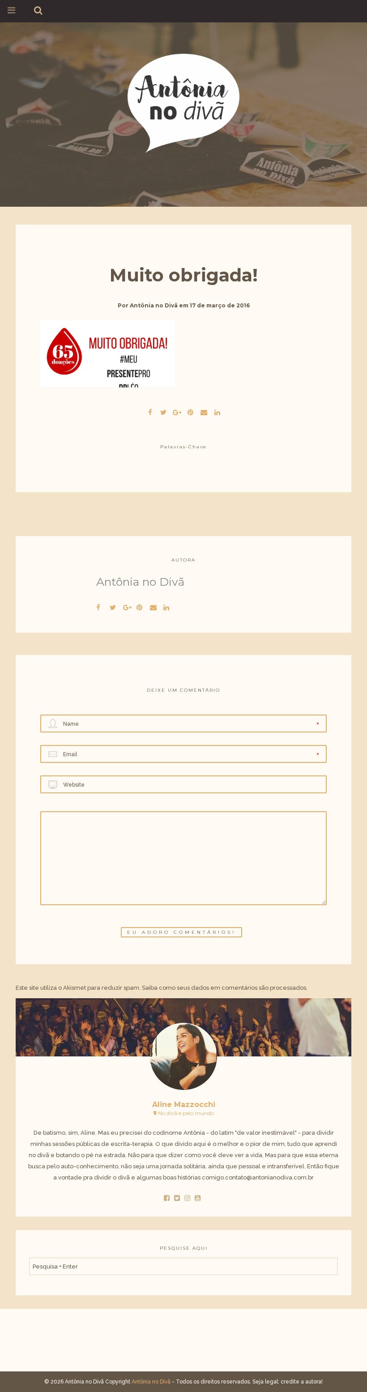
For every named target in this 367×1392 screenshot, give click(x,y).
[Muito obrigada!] (163, 411)
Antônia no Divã (154, 305)
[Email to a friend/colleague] (203, 411)
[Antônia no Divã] (183, 102)
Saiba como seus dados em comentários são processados (224, 987)
